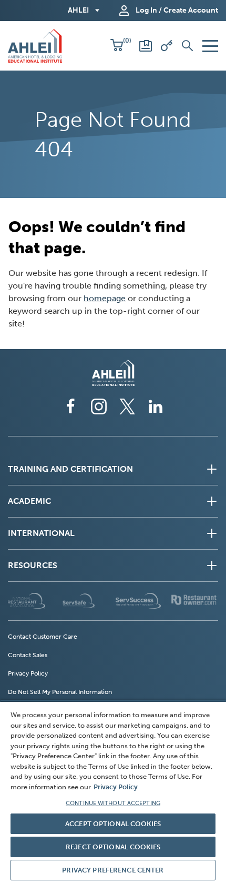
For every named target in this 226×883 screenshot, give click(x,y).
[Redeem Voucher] (166, 45)
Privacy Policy (116, 787)
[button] (116, 45)
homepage (105, 298)
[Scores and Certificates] (145, 45)
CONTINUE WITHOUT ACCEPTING (113, 803)
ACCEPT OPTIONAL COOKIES (113, 824)
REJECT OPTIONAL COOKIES (113, 847)
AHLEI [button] (78, 10)
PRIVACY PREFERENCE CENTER (112, 870)
